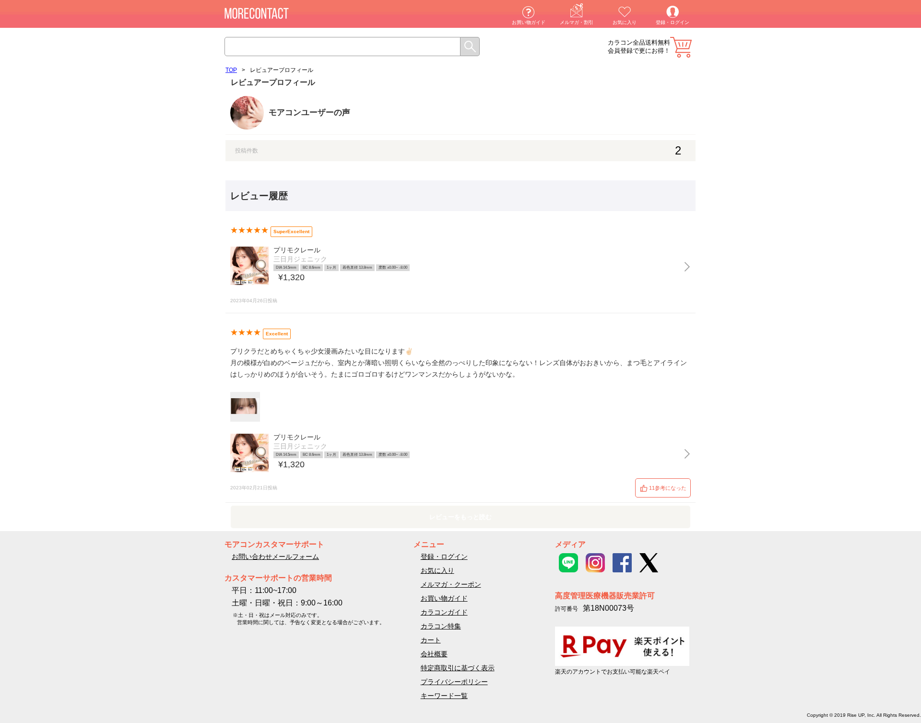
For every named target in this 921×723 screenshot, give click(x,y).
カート (681, 47)
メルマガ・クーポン (451, 584)
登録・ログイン (672, 22)
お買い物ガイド (528, 22)
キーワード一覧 (444, 695)
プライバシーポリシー (454, 682)
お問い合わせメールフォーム (275, 556)
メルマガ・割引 (576, 22)
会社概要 (434, 654)
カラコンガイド (444, 612)
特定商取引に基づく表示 (458, 668)
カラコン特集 (441, 626)
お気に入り (625, 22)
